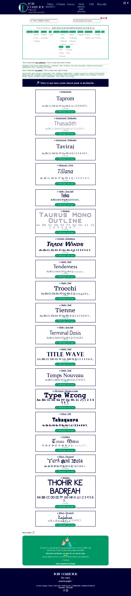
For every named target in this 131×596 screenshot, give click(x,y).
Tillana (65, 171)
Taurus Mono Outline (65, 218)
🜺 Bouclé (35, 34)
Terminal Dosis (65, 332)
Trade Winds (65, 244)
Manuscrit (72, 32)
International (64, 32)
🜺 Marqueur (72, 41)
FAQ (91, 4)
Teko (65, 196)
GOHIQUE (54, 66)
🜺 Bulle (51, 34)
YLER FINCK (26, 73)
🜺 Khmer (62, 38)
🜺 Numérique (80, 34)
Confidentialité (76, 586)
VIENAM (89, 66)
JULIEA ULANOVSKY (81, 73)
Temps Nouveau (65, 375)
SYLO (33, 67)
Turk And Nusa (65, 461)
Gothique (56, 32)
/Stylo (70, 165)
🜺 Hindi (62, 34)
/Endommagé (70, 239)
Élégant (36, 32)
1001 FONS (60, 76)
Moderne (80, 32)
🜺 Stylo (71, 44)
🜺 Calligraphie (73, 38)
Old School (88, 32)
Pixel (102, 32)
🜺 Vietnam (63, 44)
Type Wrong (65, 396)
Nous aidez (102, 4)
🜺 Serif (68, 53)
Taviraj (65, 146)
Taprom (65, 98)
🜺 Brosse (71, 34)
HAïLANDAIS (98, 66)
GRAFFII (40, 67)
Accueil (38, 586)
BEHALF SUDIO (27, 76)
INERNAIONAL (44, 66)
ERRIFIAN (26, 67)
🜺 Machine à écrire (89, 38)
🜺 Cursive (36, 38)
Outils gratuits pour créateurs (81, 7)
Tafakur (65, 517)
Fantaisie (44, 32)
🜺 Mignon (61, 53)
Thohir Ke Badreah (65, 487)
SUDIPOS (59, 73)
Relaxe (61, 47)
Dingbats (30, 32)
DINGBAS (81, 66)
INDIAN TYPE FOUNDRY (97, 73)
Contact (71, 4)
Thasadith (65, 123)
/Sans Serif (68, 191)
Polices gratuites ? (50, 5)
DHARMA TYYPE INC (97, 75)
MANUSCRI (34, 66)
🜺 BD (60, 50)
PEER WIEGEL (68, 73)
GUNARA (37, 75)
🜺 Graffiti (97, 34)
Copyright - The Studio (65, 587)
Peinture (97, 32)
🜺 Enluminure (36, 41)
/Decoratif (69, 457)
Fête (50, 32)
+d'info (65, 109)
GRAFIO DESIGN (48, 75)
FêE (60, 66)
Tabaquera (65, 419)
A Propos (60, 4)
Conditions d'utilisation (88, 586)
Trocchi (65, 288)
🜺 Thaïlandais (63, 41)
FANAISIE (66, 66)
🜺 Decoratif (62, 56)
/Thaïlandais (71, 118)
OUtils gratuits (66, 586)
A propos (44, 586)
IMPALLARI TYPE (27, 75)
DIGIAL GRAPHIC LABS (81, 75)
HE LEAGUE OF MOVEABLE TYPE (43, 73)
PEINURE (25, 66)
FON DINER (58, 75)
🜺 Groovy (87, 34)
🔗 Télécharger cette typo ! (65, 112)
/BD (69, 414)
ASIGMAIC (50, 76)
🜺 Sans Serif (69, 50)
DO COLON (68, 75)
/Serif (68, 262)
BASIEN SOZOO (39, 76)
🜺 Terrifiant (44, 34)
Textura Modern (65, 441)
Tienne (65, 310)
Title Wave (65, 354)
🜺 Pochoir (98, 38)
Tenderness (65, 267)
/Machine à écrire (71, 391)
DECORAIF (47, 67)
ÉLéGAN (74, 66)
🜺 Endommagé (44, 38)
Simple (68, 47)
